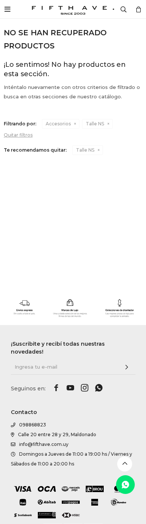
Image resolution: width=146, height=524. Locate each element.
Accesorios (58, 123)
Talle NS (95, 123)
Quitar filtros (18, 135)
